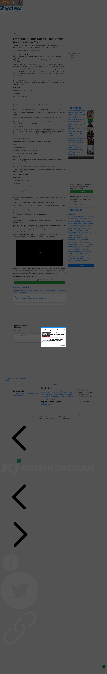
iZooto (64, 345)
